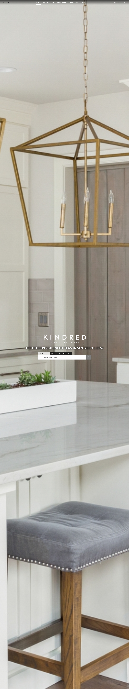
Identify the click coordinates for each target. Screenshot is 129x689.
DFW (52, 2)
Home (38, 2)
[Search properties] (88, 357)
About (84, 2)
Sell (67, 353)
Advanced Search (62, 2)
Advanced (55, 353)
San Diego (45, 2)
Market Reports (74, 2)
